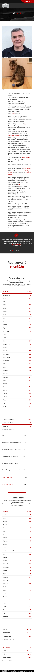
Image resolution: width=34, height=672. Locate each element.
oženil (13, 114)
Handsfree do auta (7, 477)
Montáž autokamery (7, 484)
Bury (19, 184)
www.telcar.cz (26, 157)
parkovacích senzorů (14, 135)
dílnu (25, 124)
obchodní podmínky (25, 671)
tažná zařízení (27, 168)
